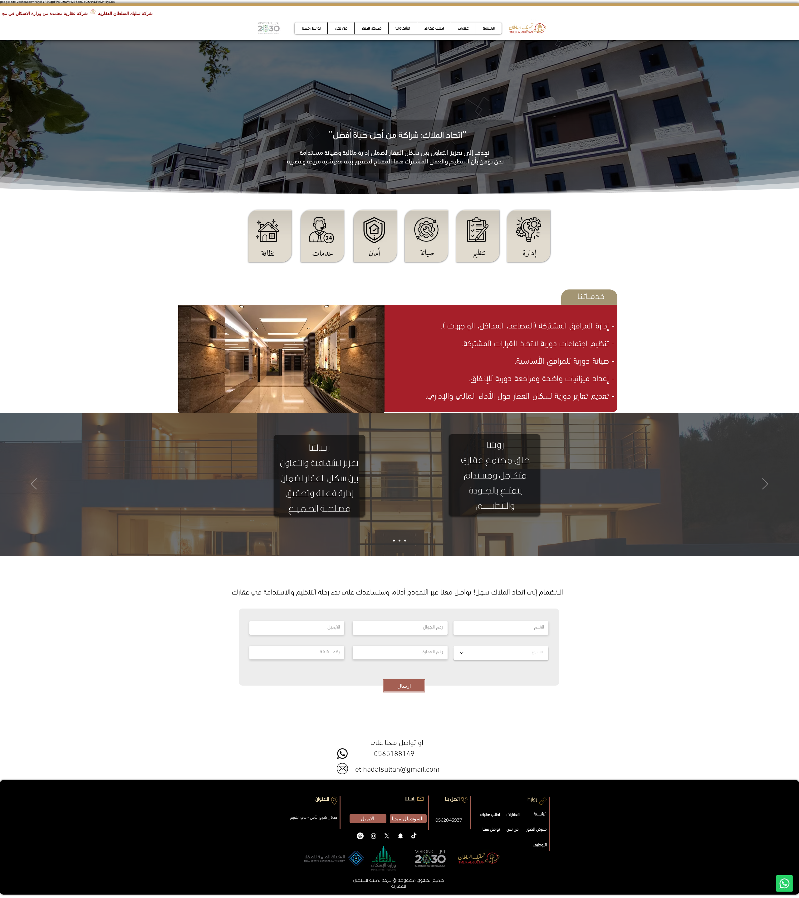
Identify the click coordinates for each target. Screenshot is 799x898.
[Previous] (34, 484)
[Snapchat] (400, 835)
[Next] (765, 484)
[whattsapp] (784, 883)
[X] (387, 835)
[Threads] (360, 835)
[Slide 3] (405, 540)
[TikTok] (413, 835)
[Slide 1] (394, 540)
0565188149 (393, 752)
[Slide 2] (399, 540)
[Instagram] (373, 835)
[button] (281, 359)
